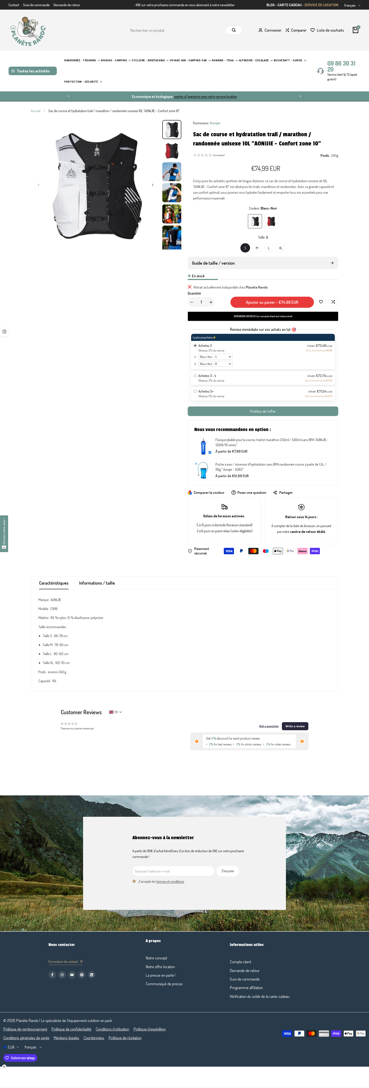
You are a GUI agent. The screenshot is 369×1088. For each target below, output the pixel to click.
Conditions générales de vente (26, 1037)
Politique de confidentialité (71, 1029)
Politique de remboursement (25, 1029)
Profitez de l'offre (263, 411)
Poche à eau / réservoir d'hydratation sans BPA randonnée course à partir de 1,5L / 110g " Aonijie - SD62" (270, 467)
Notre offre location (160, 966)
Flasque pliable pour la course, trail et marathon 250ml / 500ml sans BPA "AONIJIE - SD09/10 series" (272, 442)
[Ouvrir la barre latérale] (4, 331)
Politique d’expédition (149, 1029)
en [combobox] (116, 712)
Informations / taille (97, 583)
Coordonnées (93, 1037)
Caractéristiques (54, 583)
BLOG (270, 5)
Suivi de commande (36, 5)
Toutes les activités (33, 70)
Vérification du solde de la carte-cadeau (260, 996)
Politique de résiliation (125, 1037)
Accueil (35, 111)
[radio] (263, 351)
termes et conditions (170, 881)
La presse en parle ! (160, 975)
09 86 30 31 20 (341, 66)
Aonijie (215, 123)
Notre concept (156, 957)
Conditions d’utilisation (112, 1029)
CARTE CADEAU (290, 5)
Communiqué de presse (164, 983)
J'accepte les (161, 881)
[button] (209, 155)
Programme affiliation (246, 987)
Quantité (194, 293)
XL (280, 248)
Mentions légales (66, 1037)
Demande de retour (67, 5)
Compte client (240, 961)
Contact (14, 5)
